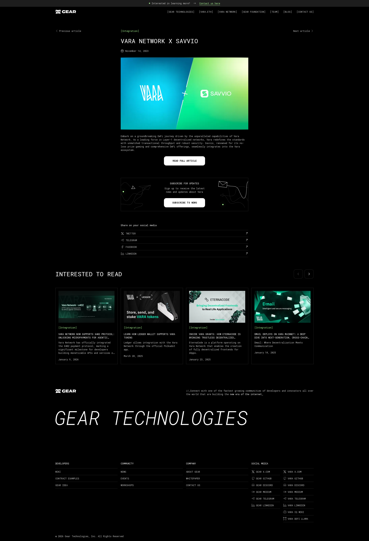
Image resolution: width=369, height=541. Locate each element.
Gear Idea (61, 485)
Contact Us (193, 485)
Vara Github (295, 478)
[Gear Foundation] (253, 11)
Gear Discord (264, 485)
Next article (301, 30)
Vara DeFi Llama (298, 518)
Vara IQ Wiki (296, 512)
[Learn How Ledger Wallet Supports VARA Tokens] (152, 326)
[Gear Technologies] (180, 11)
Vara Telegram (297, 498)
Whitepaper (193, 478)
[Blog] (287, 11)
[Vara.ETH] (206, 11)
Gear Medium (263, 491)
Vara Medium (295, 491)
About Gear (193, 471)
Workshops (127, 485)
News (123, 471)
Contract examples (67, 478)
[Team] (274, 11)
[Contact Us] (305, 11)
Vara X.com (295, 471)
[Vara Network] (227, 11)
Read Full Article (185, 160)
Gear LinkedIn (265, 505)
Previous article (70, 30)
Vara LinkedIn (296, 505)
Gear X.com (263, 471)
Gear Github (264, 478)
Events (125, 478)
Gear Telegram (265, 498)
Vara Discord (296, 485)
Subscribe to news (184, 202)
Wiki (58, 471)
